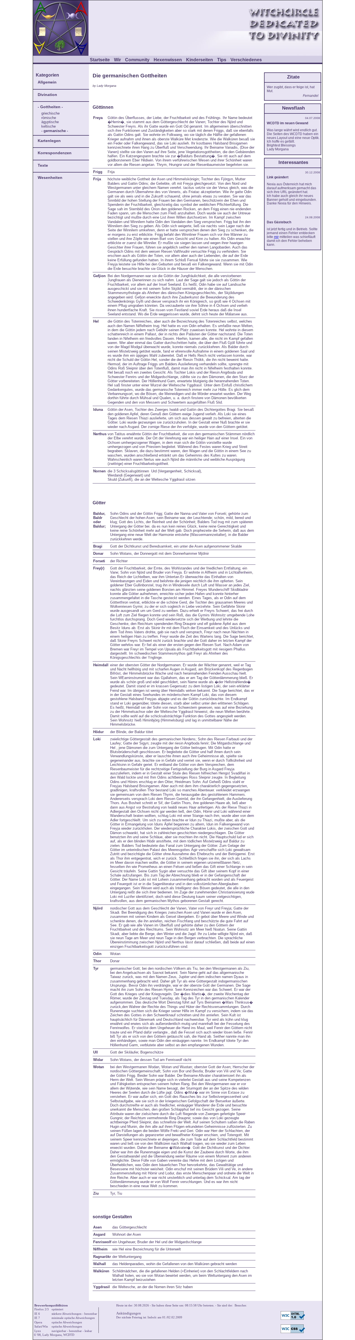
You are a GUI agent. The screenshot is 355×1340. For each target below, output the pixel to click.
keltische (48, 126)
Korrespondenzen (55, 153)
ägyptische (50, 122)
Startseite (100, 59)
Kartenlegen (49, 140)
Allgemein (47, 82)
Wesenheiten (50, 177)
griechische (50, 113)
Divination (47, 94)
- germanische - (54, 131)
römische (48, 118)
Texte (43, 165)
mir (276, 237)
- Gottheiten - (50, 107)
